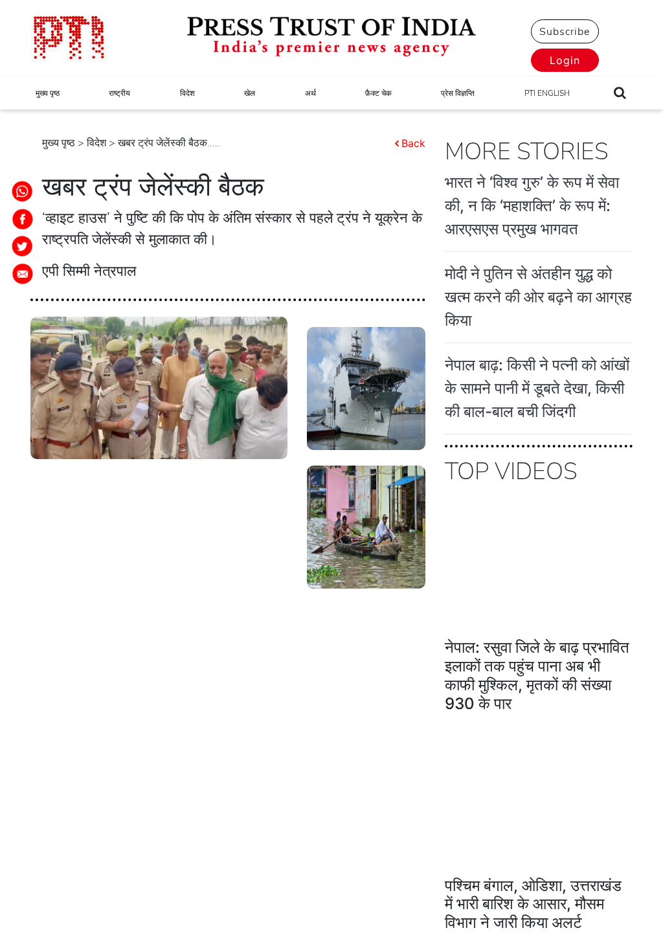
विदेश (187, 93)
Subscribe (564, 32)
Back (413, 143)
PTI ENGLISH (547, 93)
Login (565, 60)
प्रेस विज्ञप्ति (458, 93)
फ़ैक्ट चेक (378, 93)
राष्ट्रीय (119, 93)
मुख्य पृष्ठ (48, 93)
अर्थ (310, 93)
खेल (249, 93)
